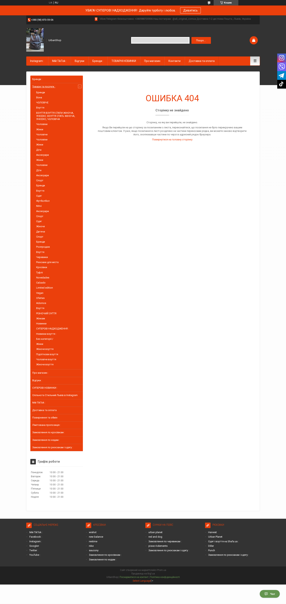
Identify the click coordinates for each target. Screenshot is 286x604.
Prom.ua (161, 570)
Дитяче (40, 231)
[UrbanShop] (35, 40)
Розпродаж (43, 246)
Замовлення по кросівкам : (48, 432)
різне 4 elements (158, 545)
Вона (39, 97)
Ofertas (40, 298)
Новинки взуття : (46, 333)
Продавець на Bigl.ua (143, 573)
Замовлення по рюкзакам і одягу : (52, 447)
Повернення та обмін (44, 417)
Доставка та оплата (202, 61)
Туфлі (39, 272)
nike (91, 545)
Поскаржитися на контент (134, 577)
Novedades (42, 277)
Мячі (39, 205)
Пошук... (201, 40)
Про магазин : (40, 372)
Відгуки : (37, 380)
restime (93, 541)
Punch (211, 550)
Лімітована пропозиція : (46, 425)
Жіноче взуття (45, 349)
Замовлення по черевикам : (165, 541)
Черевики (42, 257)
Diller (211, 545)
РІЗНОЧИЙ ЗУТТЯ (46, 313)
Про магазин (152, 61)
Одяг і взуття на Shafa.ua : (223, 541)
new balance (96, 536)
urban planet (155, 532)
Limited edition (44, 287)
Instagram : (37, 61)
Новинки (41, 323)
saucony (93, 550)
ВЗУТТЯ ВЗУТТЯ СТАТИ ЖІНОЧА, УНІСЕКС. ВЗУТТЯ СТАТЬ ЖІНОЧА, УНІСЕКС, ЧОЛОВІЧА (55, 116)
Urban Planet (215, 536)
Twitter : (33, 550)
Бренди (40, 92)
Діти (38, 149)
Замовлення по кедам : (46, 439)
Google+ (34, 545)
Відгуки (79, 61)
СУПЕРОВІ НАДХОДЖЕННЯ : (52, 328)
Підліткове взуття (47, 354)
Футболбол (43, 200)
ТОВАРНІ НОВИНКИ (123, 61)
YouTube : (34, 554)
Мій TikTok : (59, 61)
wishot (93, 532)
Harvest (212, 532)
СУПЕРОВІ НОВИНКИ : (44, 387)
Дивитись (190, 10)
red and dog (155, 536)
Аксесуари (42, 154)
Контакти (174, 61)
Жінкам (40, 318)
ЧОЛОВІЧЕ (42, 102)
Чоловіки (41, 124)
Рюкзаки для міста (47, 262)
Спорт (39, 180)
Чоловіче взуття (46, 359)
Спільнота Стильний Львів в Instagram (55, 395)
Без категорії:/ (44, 338)
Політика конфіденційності (165, 577)
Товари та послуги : (43, 86)
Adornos (41, 303)
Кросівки (41, 267)
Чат (272, 593)
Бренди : (97, 61)
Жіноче (40, 226)
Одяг (39, 195)
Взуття (40, 107)
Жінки (39, 129)
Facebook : (35, 536)
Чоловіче (41, 134)
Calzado (41, 282)
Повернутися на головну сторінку (172, 139)
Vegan (39, 292)
